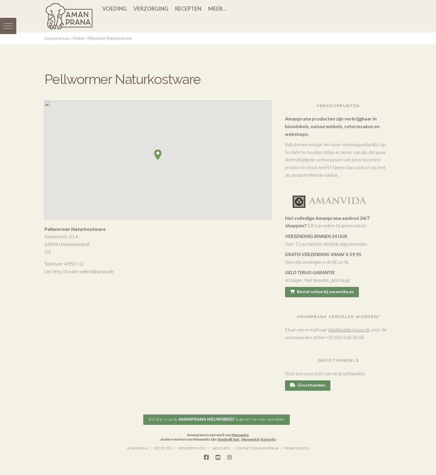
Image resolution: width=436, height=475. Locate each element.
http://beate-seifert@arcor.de (83, 271)
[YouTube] (218, 457)
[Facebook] (206, 457)
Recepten (188, 8)
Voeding (114, 8)
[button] (8, 26)
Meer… (217, 8)
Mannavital (250, 439)
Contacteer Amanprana (257, 448)
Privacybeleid (296, 448)
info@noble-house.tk (349, 329)
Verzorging (150, 8)
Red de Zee (163, 448)
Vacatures (221, 448)
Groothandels (311, 384)
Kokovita (268, 439)
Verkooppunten (192, 448)
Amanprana (137, 448)
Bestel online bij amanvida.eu (325, 291)
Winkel (78, 38)
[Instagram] (229, 457)
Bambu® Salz (229, 439)
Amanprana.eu (56, 38)
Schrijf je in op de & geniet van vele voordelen (216, 419)
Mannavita (240, 435)
